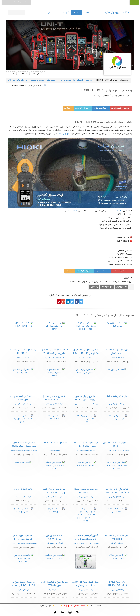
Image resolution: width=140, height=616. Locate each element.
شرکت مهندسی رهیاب (117, 357)
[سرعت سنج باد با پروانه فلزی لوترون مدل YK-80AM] (54, 326)
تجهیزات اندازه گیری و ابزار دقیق (70, 80)
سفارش (67, 108)
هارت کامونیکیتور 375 (116, 396)
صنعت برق (51, 80)
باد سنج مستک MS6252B (54, 443)
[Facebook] (85, 612)
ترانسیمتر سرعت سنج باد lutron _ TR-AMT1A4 (23, 583)
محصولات (76, 12)
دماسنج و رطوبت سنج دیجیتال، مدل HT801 (85, 398)
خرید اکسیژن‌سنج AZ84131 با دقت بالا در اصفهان (85, 583)
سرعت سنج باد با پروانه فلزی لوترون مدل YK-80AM (54, 351)
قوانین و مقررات (45, 605)
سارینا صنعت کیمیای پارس (85, 357)
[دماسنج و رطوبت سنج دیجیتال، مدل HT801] (85, 371)
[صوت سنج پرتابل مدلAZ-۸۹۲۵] (54, 510)
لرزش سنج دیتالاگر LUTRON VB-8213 (117, 583)
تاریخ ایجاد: (127, 281)
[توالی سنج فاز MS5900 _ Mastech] (117, 510)
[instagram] (11, 12)
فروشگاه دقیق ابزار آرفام (116, 404)
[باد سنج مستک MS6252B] (54, 417)
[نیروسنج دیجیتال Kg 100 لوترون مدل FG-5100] (85, 419)
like (8, 73)
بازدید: (129, 277)
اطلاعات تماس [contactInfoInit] (53, 12)
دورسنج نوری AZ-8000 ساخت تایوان (117, 351)
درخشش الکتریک (23, 357)
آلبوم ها (65, 12)
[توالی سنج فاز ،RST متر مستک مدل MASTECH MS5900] (117, 465)
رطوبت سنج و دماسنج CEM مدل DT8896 (54, 583)
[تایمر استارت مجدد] (23, 462)
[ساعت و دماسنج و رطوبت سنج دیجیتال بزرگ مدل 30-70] (23, 419)
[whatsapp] (22, 12)
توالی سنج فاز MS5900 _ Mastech (117, 537)
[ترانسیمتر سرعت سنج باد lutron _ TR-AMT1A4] (23, 558)
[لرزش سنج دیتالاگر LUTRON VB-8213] (117, 557)
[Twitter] (55, 612)
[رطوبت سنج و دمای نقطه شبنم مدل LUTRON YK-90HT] (54, 465)
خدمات (87, 12)
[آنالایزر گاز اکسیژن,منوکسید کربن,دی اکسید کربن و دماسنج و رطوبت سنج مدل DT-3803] (85, 515)
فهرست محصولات (37, 80)
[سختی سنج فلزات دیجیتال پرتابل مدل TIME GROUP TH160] (85, 326)
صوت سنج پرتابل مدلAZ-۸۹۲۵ (54, 537)
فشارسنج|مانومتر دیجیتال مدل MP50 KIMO (54, 398)
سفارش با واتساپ (82, 108)
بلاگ (57, 605)
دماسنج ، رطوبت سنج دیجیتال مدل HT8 (23, 537)
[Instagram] (70, 612)
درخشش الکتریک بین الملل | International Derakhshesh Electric (107, 450)
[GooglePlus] (77, 612)
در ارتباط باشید (71, 211)
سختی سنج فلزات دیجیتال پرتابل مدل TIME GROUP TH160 (86, 353)
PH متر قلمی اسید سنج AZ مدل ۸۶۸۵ (23, 398)
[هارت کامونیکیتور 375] (117, 369)
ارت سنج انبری (121, 286)
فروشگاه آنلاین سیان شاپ (117, 12)
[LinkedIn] (62, 612)
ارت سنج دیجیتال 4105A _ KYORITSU (23, 351)
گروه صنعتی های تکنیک (23, 497)
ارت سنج (89, 80)
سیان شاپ (119, 211)
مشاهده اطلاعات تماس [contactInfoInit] (120, 108)
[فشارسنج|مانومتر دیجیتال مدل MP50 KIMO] (54, 372)
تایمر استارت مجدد (23, 489)
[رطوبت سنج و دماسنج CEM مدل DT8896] (54, 557)
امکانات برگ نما (95, 605)
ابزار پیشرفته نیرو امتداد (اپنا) (54, 357)
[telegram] (17, 12)
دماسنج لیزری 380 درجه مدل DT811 (116, 444)
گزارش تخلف (37, 73)
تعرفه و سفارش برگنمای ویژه (74, 605)
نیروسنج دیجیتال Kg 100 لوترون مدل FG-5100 (86, 444)
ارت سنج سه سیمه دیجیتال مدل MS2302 (85, 491)
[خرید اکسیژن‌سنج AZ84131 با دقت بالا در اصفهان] (85, 561)
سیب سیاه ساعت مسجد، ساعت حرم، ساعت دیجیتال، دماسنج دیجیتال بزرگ (74, 404)
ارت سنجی (94, 286)
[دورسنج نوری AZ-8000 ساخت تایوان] (117, 324)
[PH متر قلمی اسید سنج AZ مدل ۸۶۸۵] (23, 371)
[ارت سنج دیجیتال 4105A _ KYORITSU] (23, 324)
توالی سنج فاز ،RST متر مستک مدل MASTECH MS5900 (117, 492)
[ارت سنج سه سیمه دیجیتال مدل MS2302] (85, 464)
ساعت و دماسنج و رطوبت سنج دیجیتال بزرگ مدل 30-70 (23, 446)
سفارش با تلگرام (100, 108)
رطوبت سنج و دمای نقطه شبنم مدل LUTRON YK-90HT (54, 492)
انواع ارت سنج (63, 133)
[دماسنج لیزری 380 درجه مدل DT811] (117, 417)
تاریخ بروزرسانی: (96, 281)
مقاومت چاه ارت (107, 286)
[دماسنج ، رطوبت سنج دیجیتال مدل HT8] (23, 510)
